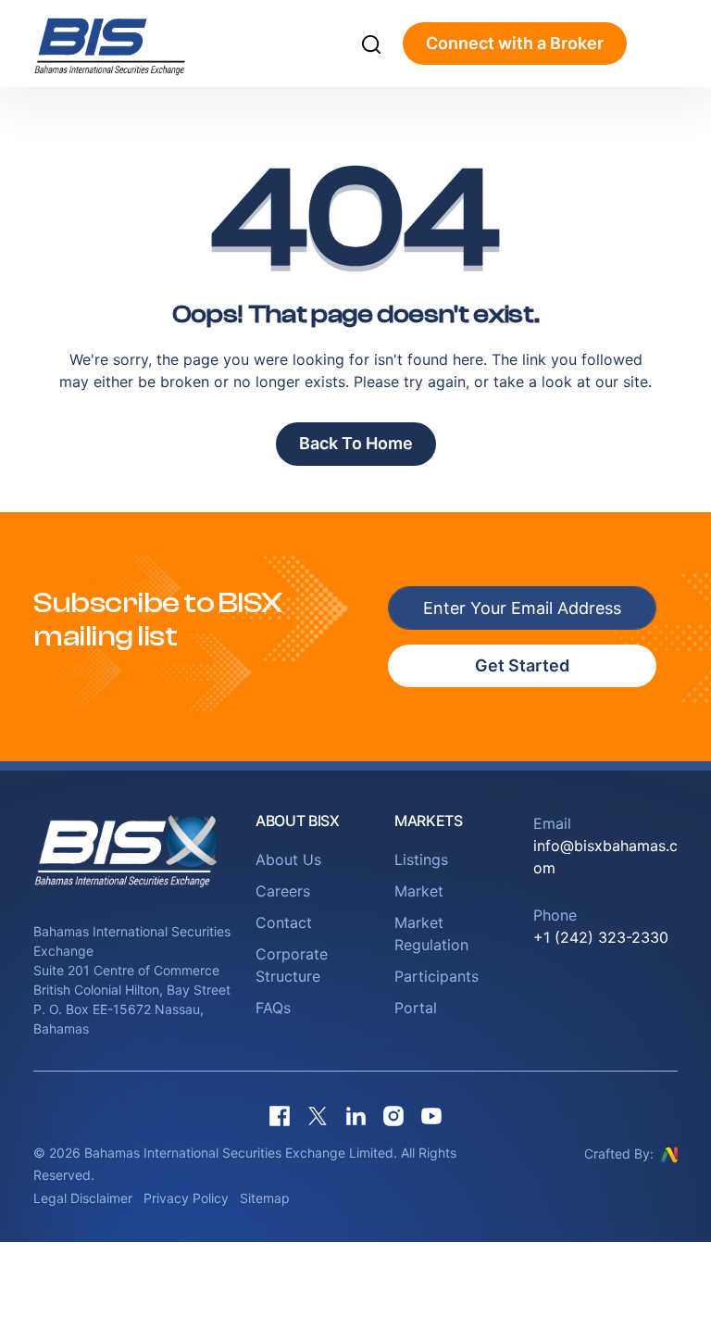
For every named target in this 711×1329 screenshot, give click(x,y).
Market (418, 891)
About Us (288, 859)
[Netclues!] (669, 1153)
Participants (436, 976)
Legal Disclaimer (82, 1198)
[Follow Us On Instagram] (393, 1116)
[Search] (371, 43)
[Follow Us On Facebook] (280, 1116)
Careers (283, 891)
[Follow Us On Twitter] (318, 1116)
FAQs (273, 1007)
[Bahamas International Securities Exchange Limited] (132, 43)
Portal (415, 1007)
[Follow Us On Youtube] (431, 1116)
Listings (421, 859)
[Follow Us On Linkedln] (355, 1116)
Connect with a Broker (515, 43)
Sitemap (265, 1198)
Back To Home (356, 443)
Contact (284, 922)
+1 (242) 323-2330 (600, 937)
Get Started (522, 665)
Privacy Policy (186, 1198)
